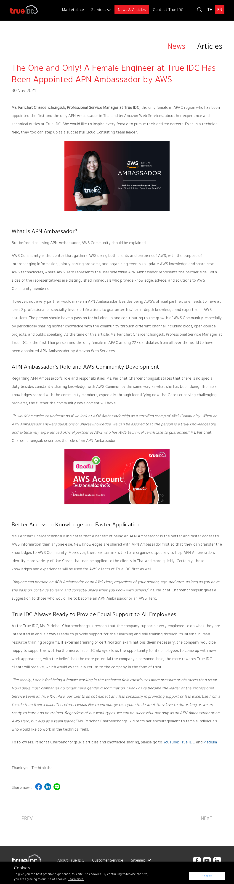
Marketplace (73, 9)
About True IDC (70, 860)
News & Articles (132, 9)
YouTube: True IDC (179, 742)
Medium (210, 742)
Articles (209, 46)
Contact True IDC (168, 9)
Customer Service (107, 860)
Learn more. (76, 879)
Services (99, 9)
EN (219, 9)
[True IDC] (19, 7)
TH (209, 9)
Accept (206, 875)
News (176, 46)
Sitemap (138, 860)
